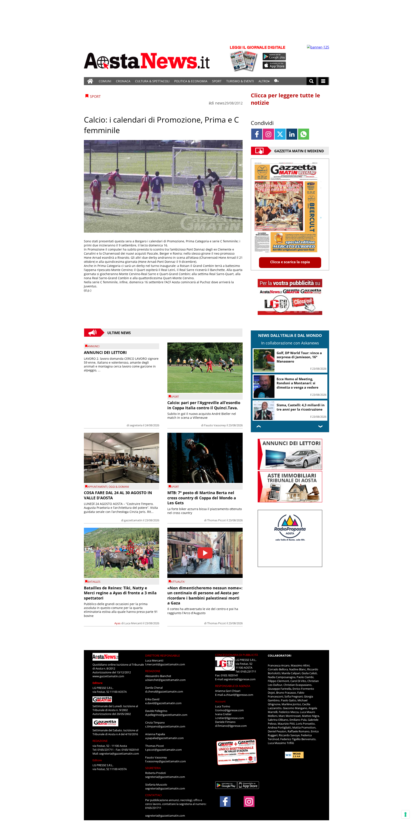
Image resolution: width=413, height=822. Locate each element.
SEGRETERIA (153, 768)
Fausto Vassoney (215, 425)
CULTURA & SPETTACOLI (152, 81)
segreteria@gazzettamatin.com (119, 753)
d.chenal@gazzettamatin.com (164, 691)
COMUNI (105, 81)
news (220, 103)
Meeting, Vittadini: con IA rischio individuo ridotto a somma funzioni (298, 383)
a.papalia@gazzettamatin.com (164, 738)
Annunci (93, 346)
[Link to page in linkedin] (291, 134)
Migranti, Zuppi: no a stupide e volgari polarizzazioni (300, 407)
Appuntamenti (97, 487)
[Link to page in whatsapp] (303, 134)
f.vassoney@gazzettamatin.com (165, 761)
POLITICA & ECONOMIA (190, 81)
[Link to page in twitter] (280, 134)
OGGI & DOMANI (119, 487)
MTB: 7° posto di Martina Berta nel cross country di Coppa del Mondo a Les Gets (201, 497)
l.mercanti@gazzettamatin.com (165, 664)
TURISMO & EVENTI (240, 81)
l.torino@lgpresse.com (229, 710)
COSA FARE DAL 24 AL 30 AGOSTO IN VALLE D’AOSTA (118, 495)
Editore (97, 683)
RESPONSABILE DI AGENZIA (232, 686)
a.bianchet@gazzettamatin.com (165, 680)
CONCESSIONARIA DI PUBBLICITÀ (236, 655)
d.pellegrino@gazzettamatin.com (166, 715)
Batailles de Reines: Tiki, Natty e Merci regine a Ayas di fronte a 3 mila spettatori (120, 593)
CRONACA (123, 81)
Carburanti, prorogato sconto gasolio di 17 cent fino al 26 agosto (300, 357)
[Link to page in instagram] (268, 134)
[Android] (274, 56)
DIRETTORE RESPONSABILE (162, 655)
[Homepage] (90, 81)
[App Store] (274, 65)
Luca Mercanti (133, 623)
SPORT (217, 81)
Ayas (117, 623)
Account (220, 701)
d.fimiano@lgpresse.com (231, 726)
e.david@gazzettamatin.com (163, 703)
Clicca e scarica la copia (290, 262)
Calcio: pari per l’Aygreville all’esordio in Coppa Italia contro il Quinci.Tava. (203, 405)
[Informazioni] (276, 81)
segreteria (136, 425)
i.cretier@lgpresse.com (229, 718)
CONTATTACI (153, 795)
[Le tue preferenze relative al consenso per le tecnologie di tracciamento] (405, 814)
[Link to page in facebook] (256, 134)
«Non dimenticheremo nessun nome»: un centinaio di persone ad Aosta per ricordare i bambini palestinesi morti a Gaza (204, 595)
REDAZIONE (100, 741)
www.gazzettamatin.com (108, 676)
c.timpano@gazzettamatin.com (165, 726)
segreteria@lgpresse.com (239, 679)
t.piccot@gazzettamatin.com (163, 750)
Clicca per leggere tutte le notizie (285, 99)
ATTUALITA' (178, 582)
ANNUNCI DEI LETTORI (105, 352)
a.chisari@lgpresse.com (238, 695)
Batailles (94, 582)
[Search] (311, 81)
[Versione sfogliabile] (244, 58)
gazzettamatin (133, 520)
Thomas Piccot (216, 520)
